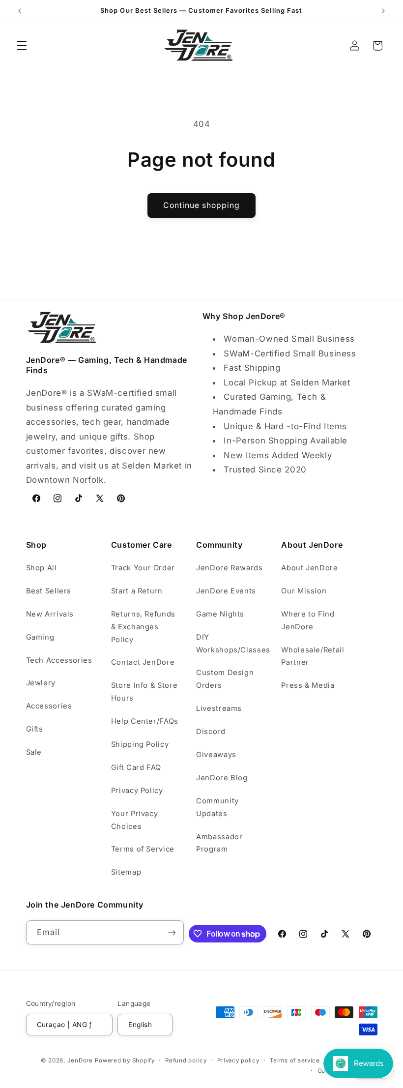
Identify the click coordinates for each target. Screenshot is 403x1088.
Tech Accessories (59, 660)
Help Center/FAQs (144, 721)
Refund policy (186, 1060)
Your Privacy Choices (134, 820)
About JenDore (309, 567)
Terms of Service (142, 849)
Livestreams (219, 708)
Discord (210, 731)
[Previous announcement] (19, 11)
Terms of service (295, 1060)
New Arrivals (50, 614)
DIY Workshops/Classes (233, 643)
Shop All (41, 567)
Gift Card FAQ (136, 767)
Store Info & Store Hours (144, 692)
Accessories (49, 706)
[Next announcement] (383, 11)
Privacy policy (238, 1060)
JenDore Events (226, 591)
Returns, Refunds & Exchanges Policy (143, 627)
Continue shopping (201, 205)
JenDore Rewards (229, 567)
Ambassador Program (219, 843)
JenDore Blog (222, 777)
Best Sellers (49, 591)
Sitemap (126, 872)
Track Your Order (143, 567)
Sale (34, 752)
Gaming (40, 637)
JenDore (80, 1060)
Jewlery (41, 682)
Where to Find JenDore (307, 620)
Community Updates (217, 807)
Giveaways (216, 754)
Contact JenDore (142, 662)
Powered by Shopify (124, 1060)
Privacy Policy (137, 790)
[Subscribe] (171, 932)
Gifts (34, 729)
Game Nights (220, 614)
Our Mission (303, 591)
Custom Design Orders (225, 679)
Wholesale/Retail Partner (312, 656)
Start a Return (137, 591)
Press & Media (307, 685)
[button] (21, 45)
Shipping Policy (140, 744)
